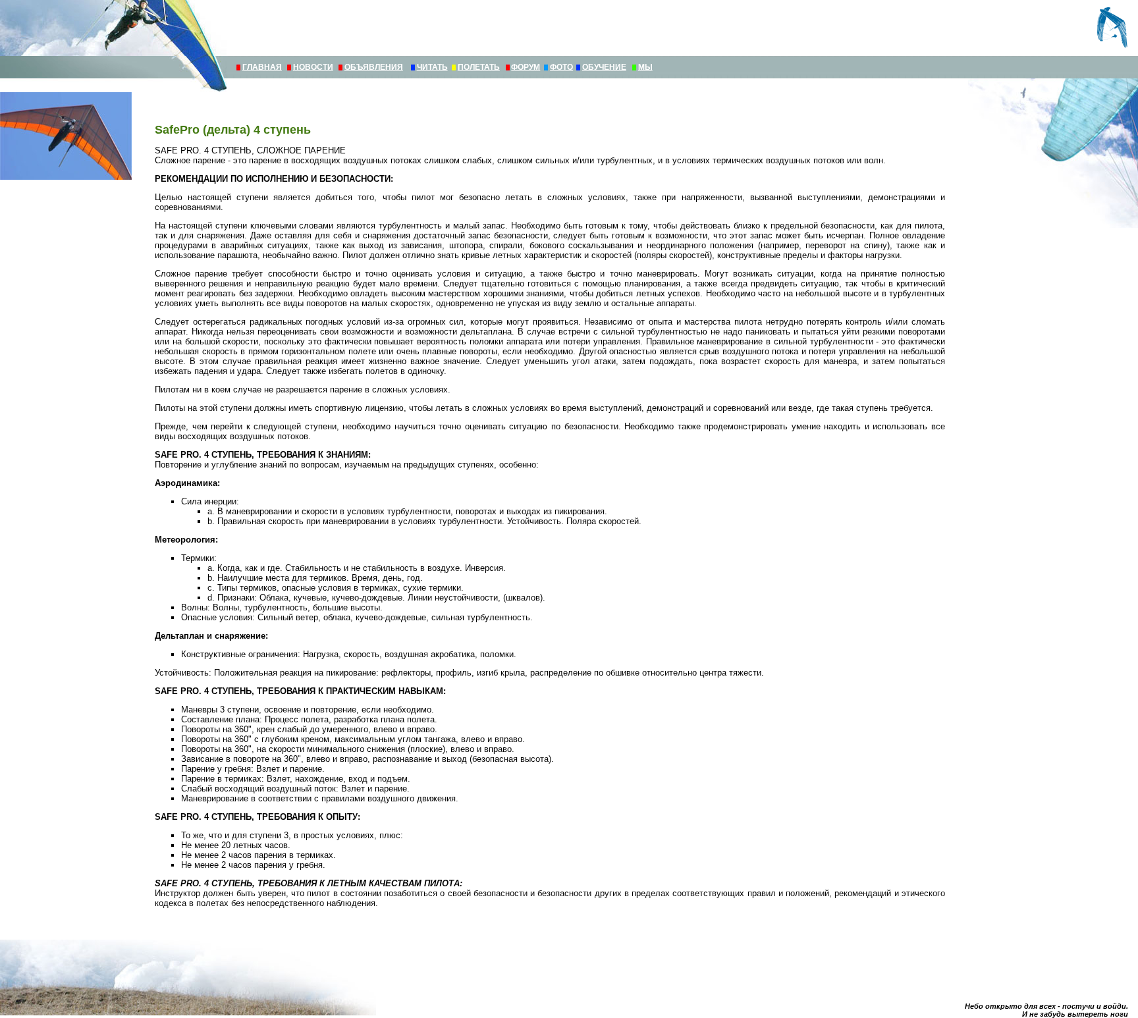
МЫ (645, 67)
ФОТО (561, 67)
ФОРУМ (525, 67)
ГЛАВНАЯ (262, 67)
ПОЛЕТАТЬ (479, 67)
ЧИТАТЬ (432, 67)
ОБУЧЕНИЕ (604, 67)
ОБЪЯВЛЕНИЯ (373, 67)
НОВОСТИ (313, 67)
